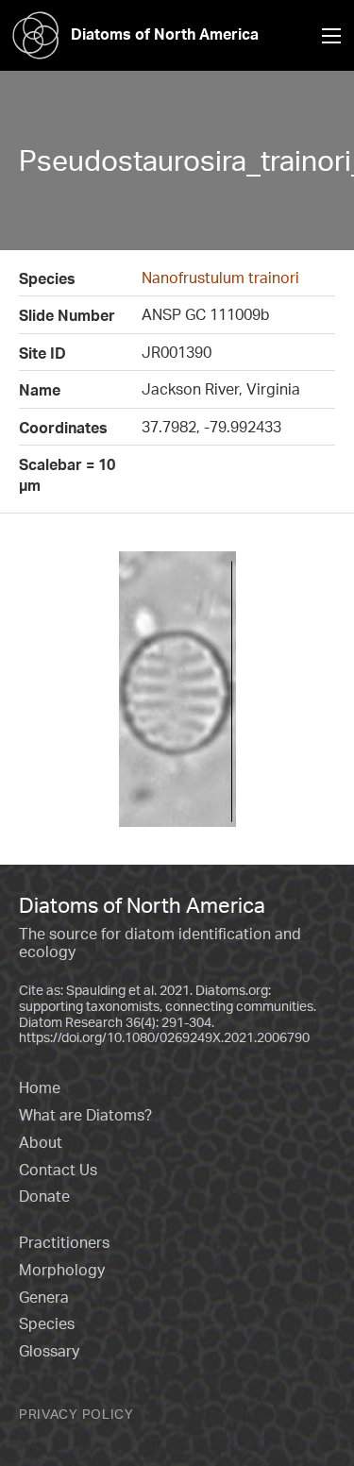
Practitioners (64, 1242)
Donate (44, 1196)
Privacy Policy (76, 1414)
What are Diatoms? (85, 1114)
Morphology (62, 1269)
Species (47, 1323)
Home (39, 1087)
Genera (44, 1297)
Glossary (49, 1350)
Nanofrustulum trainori (220, 277)
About (40, 1142)
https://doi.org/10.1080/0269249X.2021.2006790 (164, 1037)
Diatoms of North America (165, 34)
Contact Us (58, 1169)
